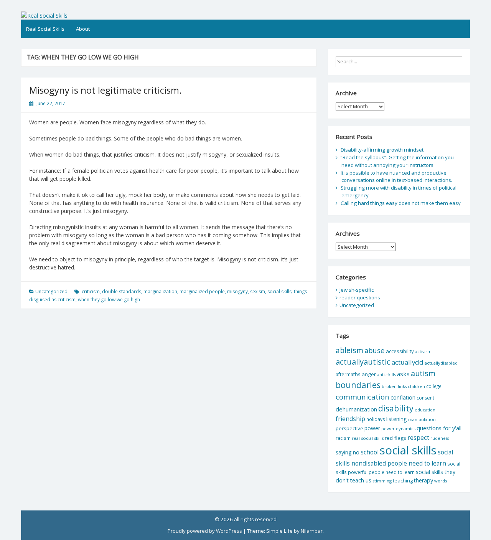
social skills (279, 291)
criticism (91, 291)
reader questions (359, 297)
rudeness (439, 438)
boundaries (358, 384)
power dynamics (398, 428)
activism (423, 351)
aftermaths (348, 374)
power (372, 428)
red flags (395, 437)
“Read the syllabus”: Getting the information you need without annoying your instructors (397, 161)
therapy (423, 480)
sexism (257, 291)
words (440, 481)
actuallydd (407, 362)
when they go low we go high (109, 299)
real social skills (368, 438)
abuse (374, 350)
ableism (349, 350)
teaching (403, 480)
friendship (350, 418)
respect (418, 437)
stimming (382, 481)
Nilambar (312, 530)
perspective (349, 428)
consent (425, 398)
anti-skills (386, 374)
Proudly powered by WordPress (205, 530)
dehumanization (356, 409)
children (416, 386)
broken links (394, 386)
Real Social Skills (45, 28)
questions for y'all (439, 428)
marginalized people (202, 291)
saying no (347, 452)
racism (343, 438)
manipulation (422, 419)
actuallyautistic (363, 361)
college (434, 386)
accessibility (400, 351)
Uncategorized (51, 291)
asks (403, 374)
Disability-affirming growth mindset (382, 149)
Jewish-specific (356, 289)
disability (396, 408)
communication (362, 396)
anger (369, 374)
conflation (402, 397)
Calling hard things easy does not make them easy (401, 203)
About (83, 28)
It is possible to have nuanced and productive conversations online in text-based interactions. (396, 176)
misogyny (237, 291)
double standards (121, 291)
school (370, 452)
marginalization (160, 291)
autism (423, 373)
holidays (375, 419)
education (425, 410)
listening (396, 419)
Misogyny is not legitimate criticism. (105, 90)
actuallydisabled (441, 363)
